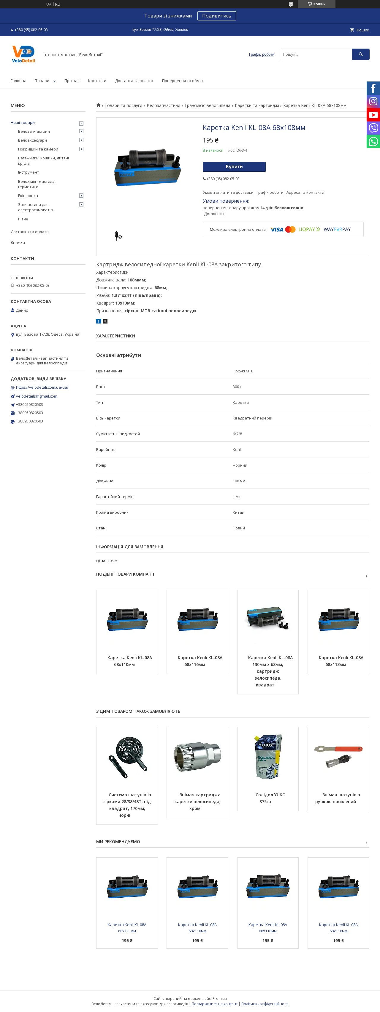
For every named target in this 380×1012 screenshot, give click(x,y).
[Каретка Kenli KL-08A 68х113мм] (338, 619)
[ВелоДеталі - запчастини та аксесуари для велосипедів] (23, 65)
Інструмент (28, 172)
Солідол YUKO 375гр (271, 798)
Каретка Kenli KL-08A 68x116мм (201, 661)
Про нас (71, 80)
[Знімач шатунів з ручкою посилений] (338, 757)
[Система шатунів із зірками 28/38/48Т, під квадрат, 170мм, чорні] (127, 757)
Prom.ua (220, 998)
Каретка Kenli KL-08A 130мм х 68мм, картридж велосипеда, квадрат (271, 671)
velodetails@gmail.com (36, 396)
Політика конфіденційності (265, 1003)
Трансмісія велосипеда (207, 105)
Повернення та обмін (182, 80)
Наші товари (23, 122)
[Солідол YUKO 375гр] (268, 757)
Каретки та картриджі (257, 105)
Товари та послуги (123, 105)
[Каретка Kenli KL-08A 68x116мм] (197, 619)
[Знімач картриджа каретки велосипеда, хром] (197, 757)
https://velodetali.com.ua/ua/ (42, 387)
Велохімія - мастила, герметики (37, 184)
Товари (42, 80)
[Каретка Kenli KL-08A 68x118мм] (268, 887)
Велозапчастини (163, 105)
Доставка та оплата (134, 80)
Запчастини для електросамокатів (35, 207)
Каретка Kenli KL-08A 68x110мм (130, 661)
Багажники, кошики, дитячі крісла (43, 160)
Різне (23, 219)
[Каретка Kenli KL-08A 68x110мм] (127, 619)
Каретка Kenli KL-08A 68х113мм (342, 661)
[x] (105, 322)
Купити (234, 166)
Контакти (97, 80)
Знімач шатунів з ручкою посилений (338, 798)
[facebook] (98, 322)
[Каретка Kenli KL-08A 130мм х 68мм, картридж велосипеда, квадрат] (268, 619)
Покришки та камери (38, 149)
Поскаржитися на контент (215, 1003)
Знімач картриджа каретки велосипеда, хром (198, 801)
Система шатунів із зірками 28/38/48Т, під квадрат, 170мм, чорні (127, 805)
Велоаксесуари (32, 140)
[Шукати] (361, 54)
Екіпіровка (28, 195)
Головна (18, 80)
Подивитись (216, 15)
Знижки (18, 242)
